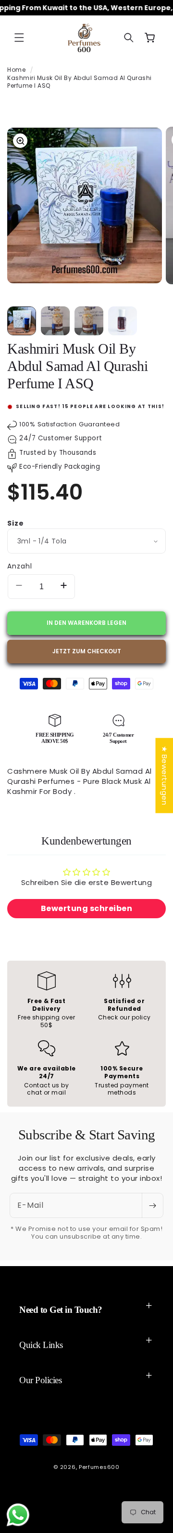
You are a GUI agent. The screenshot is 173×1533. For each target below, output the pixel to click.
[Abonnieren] (152, 1205)
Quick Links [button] (41, 1345)
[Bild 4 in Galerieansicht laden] (122, 320)
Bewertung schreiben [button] (87, 908)
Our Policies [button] (40, 1380)
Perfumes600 (99, 1467)
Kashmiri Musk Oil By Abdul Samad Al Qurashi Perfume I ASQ (79, 82)
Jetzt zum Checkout (86, 651)
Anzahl (19, 566)
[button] (19, 37)
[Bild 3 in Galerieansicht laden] (88, 320)
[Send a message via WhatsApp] (18, 1515)
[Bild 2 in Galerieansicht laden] (55, 320)
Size (15, 523)
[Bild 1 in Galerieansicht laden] (21, 320)
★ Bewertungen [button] (164, 776)
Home (16, 70)
